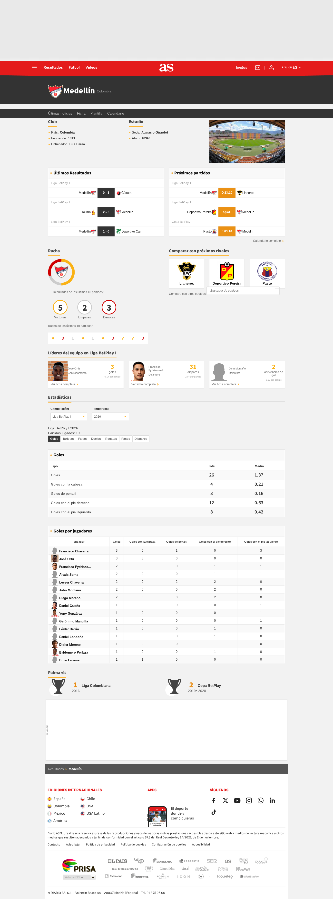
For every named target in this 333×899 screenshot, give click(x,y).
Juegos (241, 68)
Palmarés (57, 673)
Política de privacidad (100, 844)
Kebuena (239, 869)
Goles (54, 439)
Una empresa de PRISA (79, 865)
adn (243, 861)
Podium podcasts (140, 877)
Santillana (162, 861)
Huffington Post (124, 869)
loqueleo (204, 877)
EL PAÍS (117, 861)
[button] (79, 877)
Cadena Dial (184, 869)
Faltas (82, 439)
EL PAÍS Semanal (201, 869)
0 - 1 (106, 193)
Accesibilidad (201, 844)
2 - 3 (106, 212)
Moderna (114, 876)
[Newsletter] (258, 68)
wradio (150, 869)
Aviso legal (73, 844)
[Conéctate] (271, 68)
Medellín (79, 91)
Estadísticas (59, 397)
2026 (97, 416)
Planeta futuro (219, 869)
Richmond (259, 869)
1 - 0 (106, 231)
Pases (125, 439)
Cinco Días (165, 869)
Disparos (141, 439)
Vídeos (91, 68)
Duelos (96, 439)
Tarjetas (68, 439)
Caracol (261, 861)
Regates (111, 439)
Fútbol (74, 68)
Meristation (225, 877)
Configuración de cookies (169, 844)
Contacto (54, 844)
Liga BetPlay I (61, 416)
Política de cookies (133, 844)
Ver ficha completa (63, 384)
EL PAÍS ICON (163, 877)
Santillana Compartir (189, 861)
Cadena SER (212, 861)
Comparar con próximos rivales (199, 251)
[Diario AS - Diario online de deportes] (166, 68)
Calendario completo (267, 241)
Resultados (53, 68)
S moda (183, 877)
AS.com (228, 861)
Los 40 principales (139, 861)
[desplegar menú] (34, 67)
